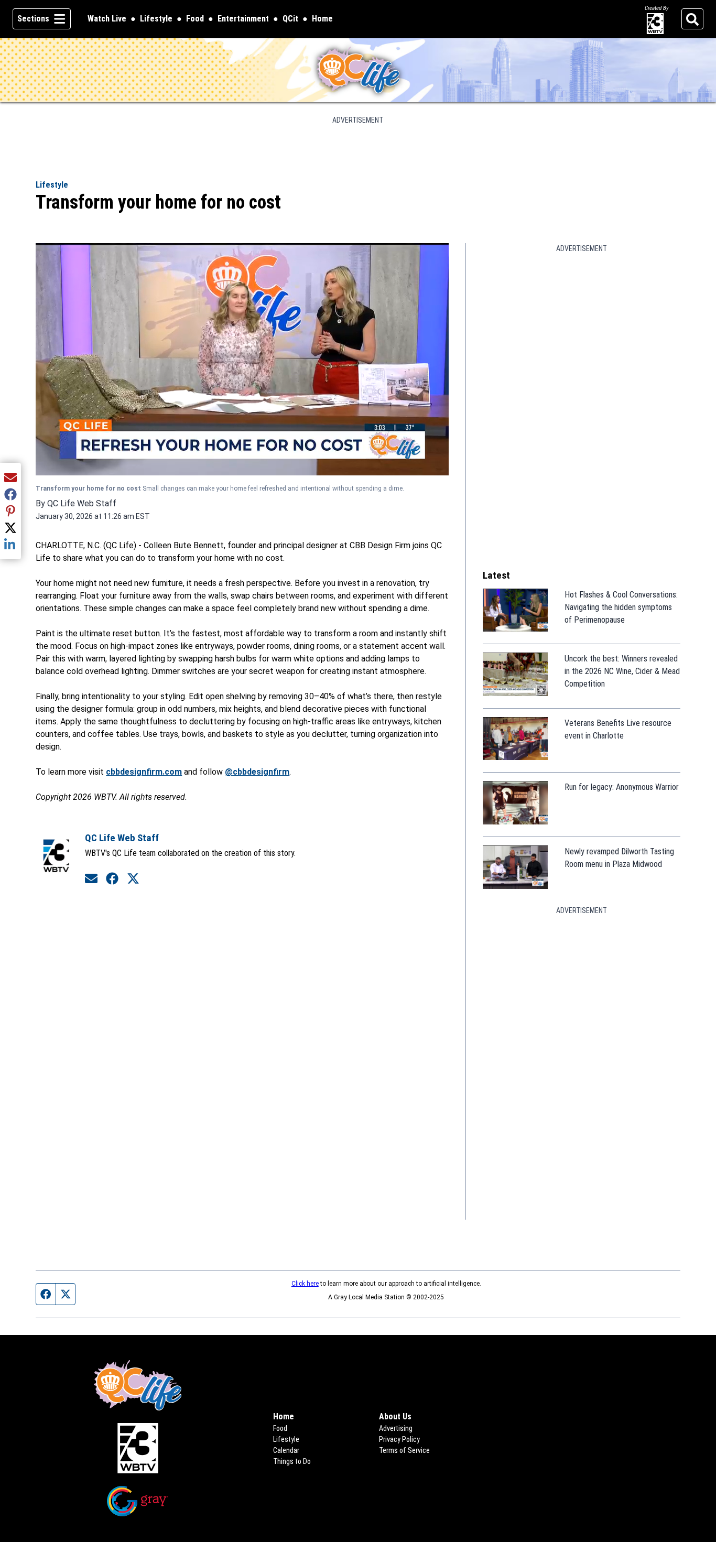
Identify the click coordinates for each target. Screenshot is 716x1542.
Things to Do (292, 1461)
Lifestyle (156, 19)
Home (322, 19)
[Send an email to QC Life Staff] (91, 878)
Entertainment (243, 19)
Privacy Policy (399, 1439)
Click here (305, 1283)
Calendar (286, 1450)
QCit (290, 19)
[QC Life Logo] (358, 70)
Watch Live (107, 19)
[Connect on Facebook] (112, 878)
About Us (395, 1416)
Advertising (396, 1428)
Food (195, 19)
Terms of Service (404, 1450)
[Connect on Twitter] (133, 878)
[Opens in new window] (137, 1448)
